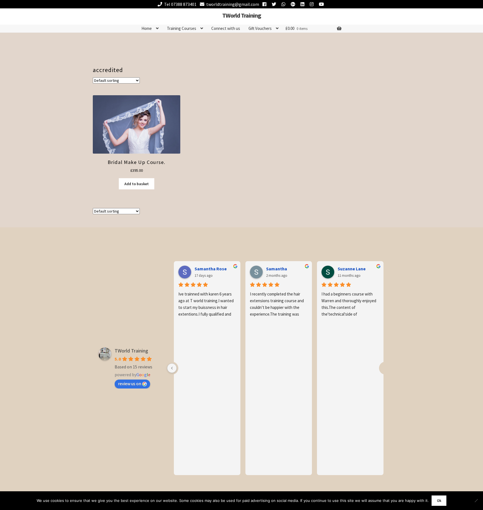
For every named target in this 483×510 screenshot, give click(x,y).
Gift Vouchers (260, 28)
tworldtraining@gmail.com (232, 4)
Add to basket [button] (136, 183)
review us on (129, 383)
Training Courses (181, 28)
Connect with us (225, 28)
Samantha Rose (211, 268)
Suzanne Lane (352, 268)
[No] (476, 500)
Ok (439, 500)
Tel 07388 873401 (180, 4)
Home (146, 28)
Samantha (276, 268)
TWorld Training (241, 15)
